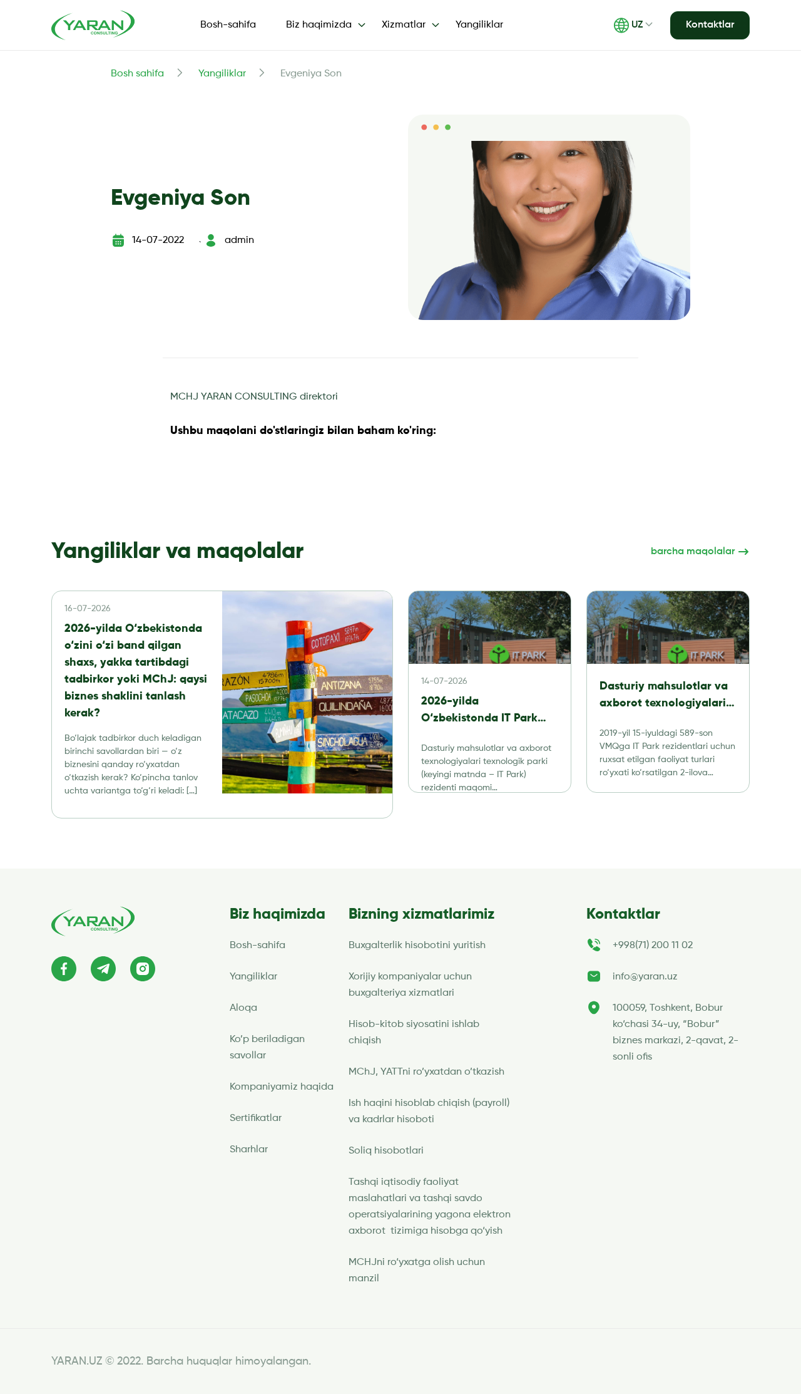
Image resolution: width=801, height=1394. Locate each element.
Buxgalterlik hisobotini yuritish (417, 946)
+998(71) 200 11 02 (653, 946)
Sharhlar (249, 1150)
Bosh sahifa (137, 74)
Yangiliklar (479, 25)
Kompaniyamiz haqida (282, 1087)
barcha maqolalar (694, 552)
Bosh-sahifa (228, 25)
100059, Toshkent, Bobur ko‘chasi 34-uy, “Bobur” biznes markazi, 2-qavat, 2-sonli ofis (675, 1032)
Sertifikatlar (256, 1118)
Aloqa (243, 1008)
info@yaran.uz (645, 977)
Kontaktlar (710, 25)
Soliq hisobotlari (386, 1151)
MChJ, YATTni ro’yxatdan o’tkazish (426, 1072)
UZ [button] (637, 25)
